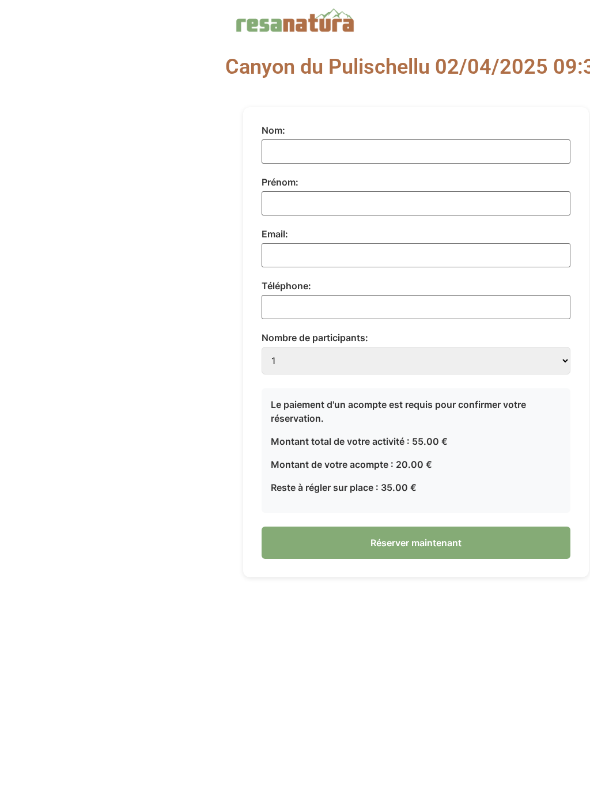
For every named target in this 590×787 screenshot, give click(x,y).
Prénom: (280, 182)
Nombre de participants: (315, 337)
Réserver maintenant (416, 542)
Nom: (273, 130)
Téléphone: (286, 285)
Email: (275, 234)
